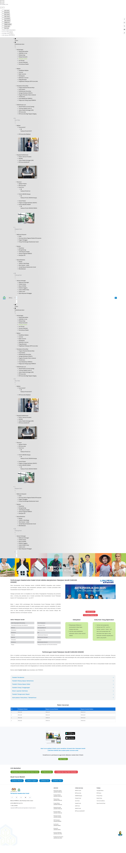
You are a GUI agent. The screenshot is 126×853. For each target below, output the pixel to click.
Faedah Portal (78, 803)
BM (116, 297)
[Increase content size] (14, 30)
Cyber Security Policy (101, 803)
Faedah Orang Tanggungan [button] (21, 687)
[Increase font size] (11, 31)
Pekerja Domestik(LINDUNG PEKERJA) (58, 808)
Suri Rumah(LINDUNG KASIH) (57, 825)
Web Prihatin (63, 759)
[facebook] (12, 797)
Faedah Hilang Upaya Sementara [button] (23, 680)
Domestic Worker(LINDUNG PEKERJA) (58, 812)
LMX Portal (77, 805)
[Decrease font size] (9, 31)
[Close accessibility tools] (3, 7)
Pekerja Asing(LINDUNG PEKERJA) (58, 800)
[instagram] (16, 797)
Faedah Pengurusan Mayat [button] (21, 694)
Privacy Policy (99, 795)
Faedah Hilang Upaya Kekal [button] (21, 684)
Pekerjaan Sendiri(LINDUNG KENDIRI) (57, 816)
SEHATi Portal (78, 808)
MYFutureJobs (78, 793)
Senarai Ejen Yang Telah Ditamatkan (67, 771)
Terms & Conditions (101, 800)
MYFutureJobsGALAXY (80, 811)
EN (118, 297)
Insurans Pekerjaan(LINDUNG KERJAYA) (58, 833)
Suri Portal (77, 800)
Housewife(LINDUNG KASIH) (57, 829)
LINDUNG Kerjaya (78, 795)
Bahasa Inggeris (32, 780)
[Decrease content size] (12, 30)
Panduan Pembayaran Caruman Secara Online (26, 771)
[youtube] (25, 797)
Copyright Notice (100, 790)
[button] (122, 297)
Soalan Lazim (90, 611)
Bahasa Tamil (58, 780)
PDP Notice (99, 793)
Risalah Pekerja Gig (91, 615)
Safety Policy (99, 798)
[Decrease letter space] (12, 35)
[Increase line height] (12, 33)
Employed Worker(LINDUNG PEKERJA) (58, 795)
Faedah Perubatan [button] (18, 677)
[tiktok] (30, 797)
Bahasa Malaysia (18, 780)
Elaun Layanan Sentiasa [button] (20, 691)
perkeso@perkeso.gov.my (16, 803)
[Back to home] (4, 297)
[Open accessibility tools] (2, 2)
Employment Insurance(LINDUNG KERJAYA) (58, 837)
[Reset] (1, 7)
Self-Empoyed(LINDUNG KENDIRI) (57, 820)
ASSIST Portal (78, 790)
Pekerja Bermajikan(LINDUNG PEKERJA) (58, 791)
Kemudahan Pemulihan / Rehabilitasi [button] (24, 697)
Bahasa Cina (45, 780)
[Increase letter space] (14, 35)
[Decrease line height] (10, 33)
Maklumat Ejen (48, 771)
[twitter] (21, 797)
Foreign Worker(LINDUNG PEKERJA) (58, 804)
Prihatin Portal (78, 798)
